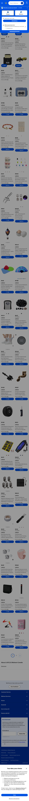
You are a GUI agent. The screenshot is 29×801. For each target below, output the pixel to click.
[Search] (22, 3)
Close (14, 795)
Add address (14, 20)
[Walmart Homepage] (6, 3)
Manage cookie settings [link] (14, 798)
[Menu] (2, 3)
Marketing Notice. (20, 788)
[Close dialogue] (26, 768)
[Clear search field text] (20, 3)
